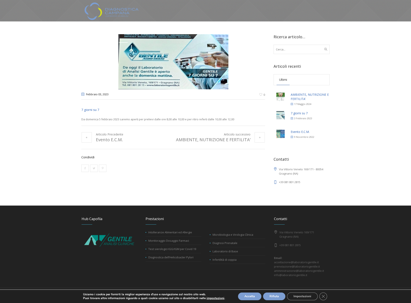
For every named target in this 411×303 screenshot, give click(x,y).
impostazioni (215, 298)
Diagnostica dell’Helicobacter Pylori (171, 257)
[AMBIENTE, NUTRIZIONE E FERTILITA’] (280, 96)
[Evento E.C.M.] (280, 133)
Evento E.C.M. (109, 140)
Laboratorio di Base (225, 251)
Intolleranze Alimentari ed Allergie (170, 232)
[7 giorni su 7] (173, 61)
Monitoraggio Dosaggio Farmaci (168, 241)
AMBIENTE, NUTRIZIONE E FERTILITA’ (213, 140)
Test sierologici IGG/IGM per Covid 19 (172, 249)
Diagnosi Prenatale (225, 243)
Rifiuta (274, 296)
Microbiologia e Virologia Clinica (233, 235)
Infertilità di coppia (225, 260)
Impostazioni (302, 296)
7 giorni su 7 (299, 113)
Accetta (249, 296)
